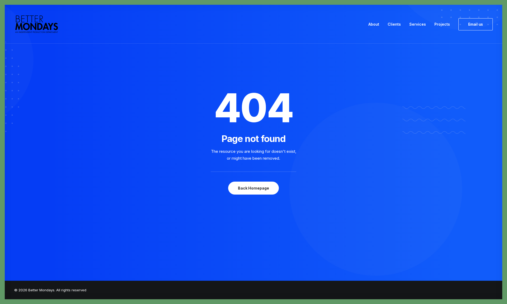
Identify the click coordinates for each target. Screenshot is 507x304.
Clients (394, 24)
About (373, 24)
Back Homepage (253, 188)
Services (417, 24)
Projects (442, 24)
